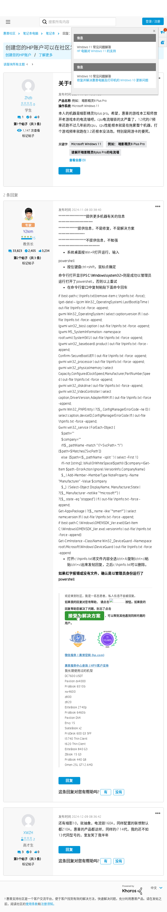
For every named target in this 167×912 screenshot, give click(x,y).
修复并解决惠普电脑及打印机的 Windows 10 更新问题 (112, 80)
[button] (158, 206)
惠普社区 (9, 33)
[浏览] (7, 21)
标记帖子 (28, 136)
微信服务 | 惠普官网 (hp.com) (84, 655)
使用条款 (32, 904)
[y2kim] (28, 213)
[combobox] (78, 21)
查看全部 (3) (77, 160)
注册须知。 (48, 904)
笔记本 (50, 33)
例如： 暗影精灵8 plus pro (126, 144)
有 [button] (105, 792)
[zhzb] (28, 85)
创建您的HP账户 (18, 55)
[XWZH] (28, 820)
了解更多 (46, 55)
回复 (69, 170)
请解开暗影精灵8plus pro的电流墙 (95, 152)
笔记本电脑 (30, 33)
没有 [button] (118, 792)
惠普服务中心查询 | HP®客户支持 (87, 665)
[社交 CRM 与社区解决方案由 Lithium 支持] (132, 890)
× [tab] (154, 31)
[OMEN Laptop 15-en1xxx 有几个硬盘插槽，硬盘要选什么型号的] (27, 64)
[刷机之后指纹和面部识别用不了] (32, 64)
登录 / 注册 (153, 21)
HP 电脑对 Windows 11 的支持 (96, 51)
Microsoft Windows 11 (86, 144)
